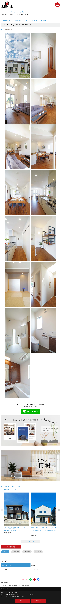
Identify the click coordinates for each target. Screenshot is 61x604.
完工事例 (4, 569)
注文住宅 (16, 551)
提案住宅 (27, 551)
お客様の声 (34, 569)
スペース (38, 551)
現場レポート (35, 565)
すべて (6, 551)
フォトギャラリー (7, 565)
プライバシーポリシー (21, 595)
